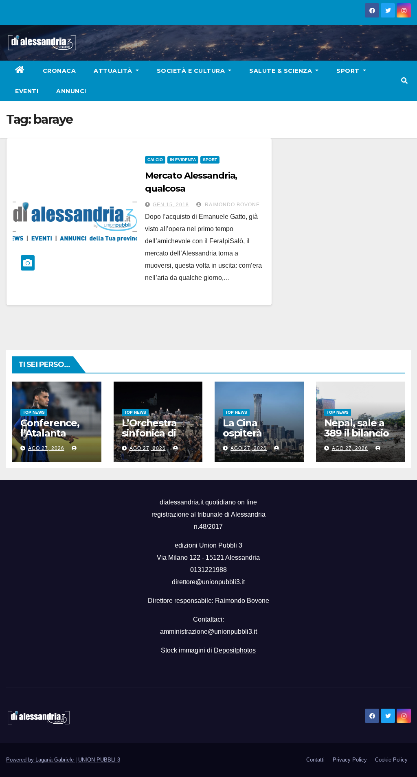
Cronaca (59, 70)
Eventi (26, 91)
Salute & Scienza (281, 70)
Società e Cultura (192, 70)
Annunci (71, 91)
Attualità (114, 70)
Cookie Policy (391, 760)
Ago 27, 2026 (46, 448)
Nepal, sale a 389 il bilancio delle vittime (356, 433)
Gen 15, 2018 (171, 204)
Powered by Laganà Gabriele (40, 760)
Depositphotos (235, 650)
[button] (404, 80)
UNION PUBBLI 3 (99, 760)
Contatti (315, 760)
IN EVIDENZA (183, 159)
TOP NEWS (34, 412)
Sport (348, 70)
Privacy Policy (350, 760)
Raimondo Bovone (231, 204)
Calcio (155, 159)
